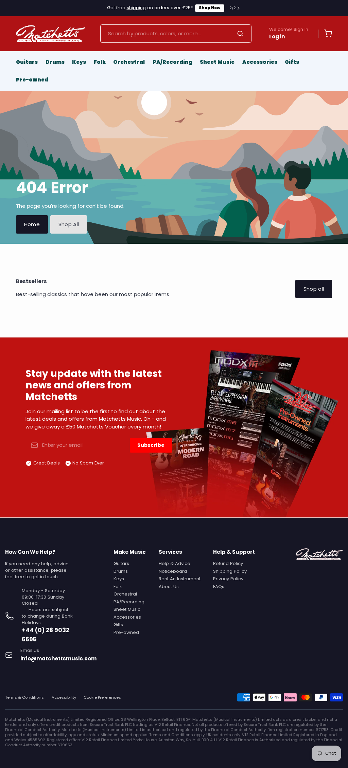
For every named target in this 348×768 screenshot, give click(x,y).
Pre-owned (32, 79)
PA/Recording (172, 62)
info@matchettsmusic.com (58, 658)
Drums (55, 62)
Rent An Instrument (180, 578)
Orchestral (129, 62)
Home (32, 224)
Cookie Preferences (102, 697)
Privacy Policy (228, 578)
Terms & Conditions (24, 697)
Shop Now (209, 8)
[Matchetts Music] (50, 33)
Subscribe (150, 445)
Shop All (68, 224)
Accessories (259, 62)
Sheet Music (217, 62)
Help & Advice (174, 563)
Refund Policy (228, 563)
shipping (136, 7)
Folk (100, 62)
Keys (79, 62)
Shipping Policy (230, 571)
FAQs (218, 586)
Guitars (27, 62)
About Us (169, 586)
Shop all (313, 288)
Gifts (292, 62)
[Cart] (325, 34)
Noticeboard (173, 571)
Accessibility (64, 697)
